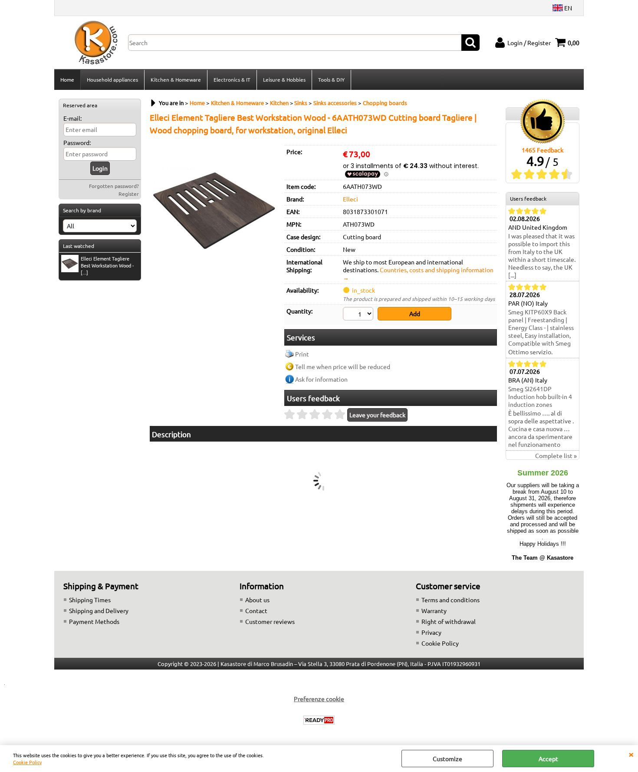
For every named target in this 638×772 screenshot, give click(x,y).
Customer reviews (270, 621)
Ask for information (321, 379)
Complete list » (556, 455)
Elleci (350, 199)
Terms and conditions (450, 600)
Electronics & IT (232, 79)
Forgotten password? (114, 185)
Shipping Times (90, 600)
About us (257, 600)
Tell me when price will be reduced (342, 366)
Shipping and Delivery (98, 610)
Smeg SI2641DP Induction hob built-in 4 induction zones (540, 396)
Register (128, 193)
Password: (77, 142)
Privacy (431, 632)
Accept (548, 758)
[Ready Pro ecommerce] (319, 720)
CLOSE (631, 753)
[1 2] (359, 315)
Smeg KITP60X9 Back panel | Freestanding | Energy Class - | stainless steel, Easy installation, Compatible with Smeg (541, 327)
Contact (256, 610)
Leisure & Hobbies (284, 79)
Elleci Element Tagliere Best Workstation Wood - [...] (107, 265)
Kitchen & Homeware (176, 79)
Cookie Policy (27, 762)
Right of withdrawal (448, 621)
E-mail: (72, 118)
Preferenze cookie (319, 699)
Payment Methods (94, 621)
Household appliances (112, 79)
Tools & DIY (331, 79)
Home (67, 79)
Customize (447, 758)
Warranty (434, 610)
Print (302, 354)
